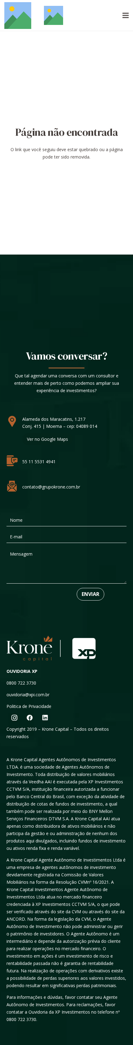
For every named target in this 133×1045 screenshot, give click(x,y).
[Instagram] (14, 717)
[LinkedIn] (45, 717)
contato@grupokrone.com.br (51, 487)
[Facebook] (29, 717)
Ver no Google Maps (47, 439)
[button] (125, 15)
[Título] (17, 15)
